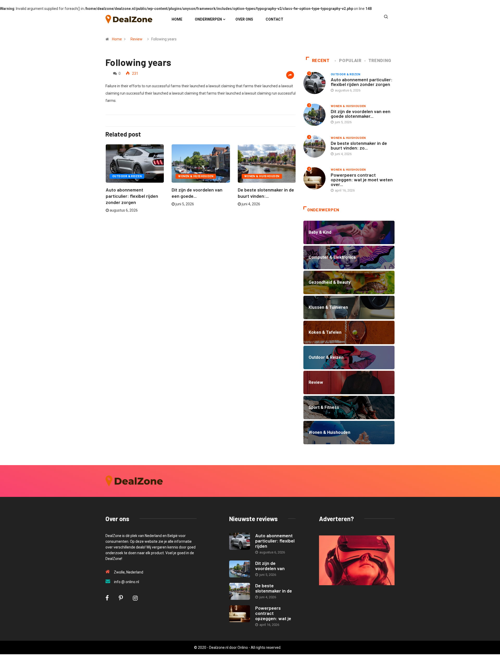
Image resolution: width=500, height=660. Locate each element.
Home (177, 19)
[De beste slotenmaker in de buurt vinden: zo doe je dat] (239, 591)
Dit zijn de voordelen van (270, 565)
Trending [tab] (379, 60)
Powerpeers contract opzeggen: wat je (273, 613)
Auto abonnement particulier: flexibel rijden (275, 541)
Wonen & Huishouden (195, 176)
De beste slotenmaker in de (273, 588)
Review (136, 39)
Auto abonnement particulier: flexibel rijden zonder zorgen (132, 196)
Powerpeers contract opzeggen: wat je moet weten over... (362, 179)
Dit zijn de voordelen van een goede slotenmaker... (360, 113)
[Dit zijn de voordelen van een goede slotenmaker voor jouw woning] (239, 568)
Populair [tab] (350, 60)
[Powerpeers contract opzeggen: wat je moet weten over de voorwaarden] (239, 613)
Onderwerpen (208, 19)
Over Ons (244, 19)
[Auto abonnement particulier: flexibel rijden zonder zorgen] (239, 541)
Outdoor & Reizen (127, 176)
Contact (274, 19)
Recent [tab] (321, 60)
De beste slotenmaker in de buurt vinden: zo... (359, 145)
